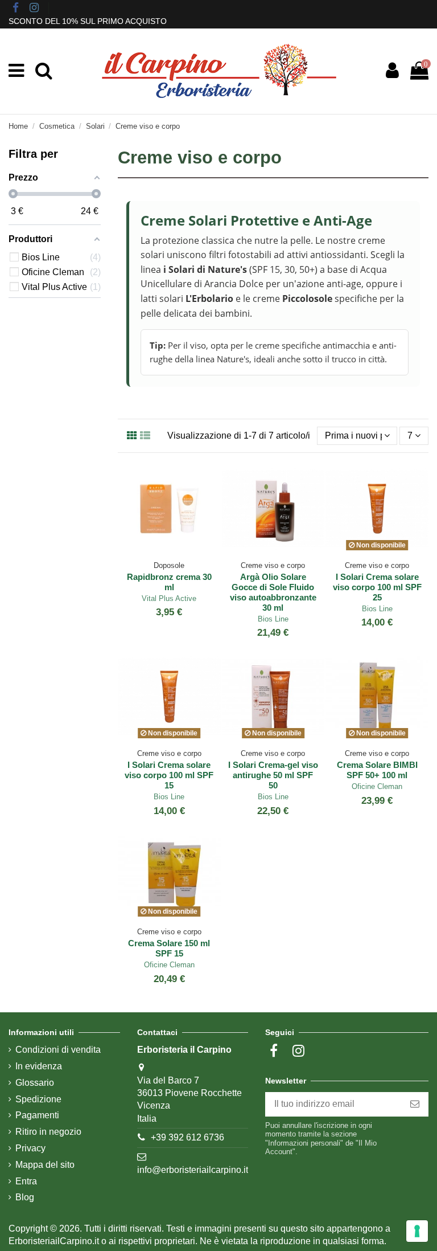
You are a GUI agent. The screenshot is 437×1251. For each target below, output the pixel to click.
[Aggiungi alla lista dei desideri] (160, 551)
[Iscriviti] (414, 1104)
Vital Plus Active (169, 598)
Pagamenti (37, 1115)
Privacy (30, 1148)
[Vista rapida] (178, 551)
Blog (24, 1197)
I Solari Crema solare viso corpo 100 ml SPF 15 (169, 775)
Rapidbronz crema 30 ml (169, 582)
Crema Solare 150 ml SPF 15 (169, 948)
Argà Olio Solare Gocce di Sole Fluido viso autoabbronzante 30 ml (273, 592)
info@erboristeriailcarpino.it (192, 1170)
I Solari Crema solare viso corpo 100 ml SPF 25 (377, 587)
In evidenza (38, 1066)
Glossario (34, 1083)
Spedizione (38, 1099)
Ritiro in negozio (48, 1131)
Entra (26, 1181)
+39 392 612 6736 (187, 1137)
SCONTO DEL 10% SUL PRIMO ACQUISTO (88, 21)
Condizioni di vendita (58, 1049)
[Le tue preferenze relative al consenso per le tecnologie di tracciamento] (417, 1231)
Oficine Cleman (377, 786)
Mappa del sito (45, 1165)
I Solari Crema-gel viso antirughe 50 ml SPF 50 (273, 775)
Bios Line (273, 619)
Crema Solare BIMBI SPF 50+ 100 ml (377, 770)
